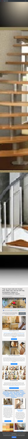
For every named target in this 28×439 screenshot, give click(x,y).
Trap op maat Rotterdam (17, 396)
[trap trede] (7, 428)
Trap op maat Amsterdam (17, 394)
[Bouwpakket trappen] (14, 373)
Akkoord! (14, 437)
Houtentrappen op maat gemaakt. (7, 332)
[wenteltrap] (20, 403)
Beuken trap (17, 393)
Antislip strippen (20, 431)
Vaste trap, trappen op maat (17, 392)
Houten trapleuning (8, 393)
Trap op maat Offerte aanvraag (22, 313)
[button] (2, 144)
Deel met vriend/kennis (22, 310)
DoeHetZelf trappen (8, 405)
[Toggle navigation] (25, 1)
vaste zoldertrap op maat (20, 333)
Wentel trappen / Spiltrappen (20, 411)
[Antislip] (20, 426)
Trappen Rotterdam (10, 396)
